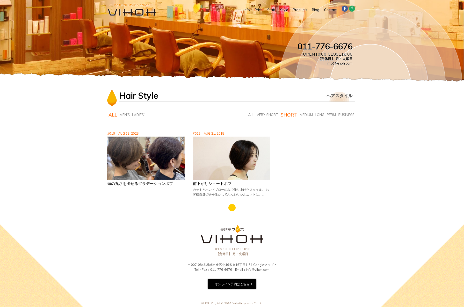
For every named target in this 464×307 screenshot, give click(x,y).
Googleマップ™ (264, 265)
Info (247, 10)
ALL (113, 115)
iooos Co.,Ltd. (254, 303)
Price (258, 10)
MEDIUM (306, 115)
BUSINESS (346, 115)
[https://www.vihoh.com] (132, 9)
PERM (331, 115)
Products (300, 10)
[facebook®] (345, 9)
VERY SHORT (267, 115)
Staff (271, 10)
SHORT (289, 115)
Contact (330, 10)
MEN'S (125, 115)
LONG (319, 115)
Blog (315, 10)
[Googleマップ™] (352, 9)
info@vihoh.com (340, 63)
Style (284, 10)
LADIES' (138, 115)
